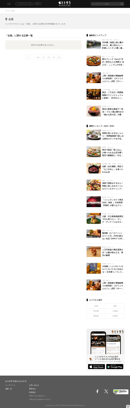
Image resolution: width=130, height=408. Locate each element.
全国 (96, 306)
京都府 (115, 316)
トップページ (10, 385)
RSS (37, 3)
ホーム (7, 11)
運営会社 (32, 389)
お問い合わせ (34, 385)
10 (38, 57)
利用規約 (32, 392)
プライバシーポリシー (37, 396)
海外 (115, 306)
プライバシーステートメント (40, 399)
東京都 (96, 311)
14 (59, 57)
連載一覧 (8, 389)
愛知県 (96, 316)
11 (43, 57)
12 (49, 57)
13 (54, 57)
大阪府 (115, 311)
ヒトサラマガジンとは (24, 3)
